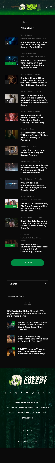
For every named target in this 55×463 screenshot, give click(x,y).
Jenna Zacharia (26, 196)
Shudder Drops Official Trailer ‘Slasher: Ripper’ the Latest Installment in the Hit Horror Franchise (33, 81)
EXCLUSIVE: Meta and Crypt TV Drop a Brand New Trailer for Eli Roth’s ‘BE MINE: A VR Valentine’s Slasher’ (34, 100)
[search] (45, 284)
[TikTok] (33, 393)
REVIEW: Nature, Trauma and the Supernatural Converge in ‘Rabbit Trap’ (31, 351)
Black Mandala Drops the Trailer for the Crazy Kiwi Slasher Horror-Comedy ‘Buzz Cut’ (33, 224)
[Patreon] (21, 393)
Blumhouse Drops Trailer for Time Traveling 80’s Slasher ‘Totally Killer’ (33, 44)
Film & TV (24, 57)
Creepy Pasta (42, 407)
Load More (27, 262)
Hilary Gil (24, 129)
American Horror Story (27, 402)
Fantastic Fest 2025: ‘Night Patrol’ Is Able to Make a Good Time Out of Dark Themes (32, 326)
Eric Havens (24, 235)
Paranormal (23, 413)
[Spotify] (38, 393)
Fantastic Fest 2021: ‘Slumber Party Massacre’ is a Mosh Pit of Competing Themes (34, 248)
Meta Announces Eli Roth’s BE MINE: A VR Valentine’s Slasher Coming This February (32, 119)
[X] (10, 393)
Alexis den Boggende (28, 53)
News (34, 146)
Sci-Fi (11, 413)
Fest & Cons (36, 38)
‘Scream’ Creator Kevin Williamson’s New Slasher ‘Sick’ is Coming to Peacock (34, 136)
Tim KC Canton (26, 35)
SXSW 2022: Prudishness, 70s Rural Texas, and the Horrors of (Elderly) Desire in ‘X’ (34, 207)
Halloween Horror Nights (19, 407)
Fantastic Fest (25, 38)
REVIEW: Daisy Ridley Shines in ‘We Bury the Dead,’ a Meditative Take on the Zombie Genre (26, 313)
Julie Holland (25, 146)
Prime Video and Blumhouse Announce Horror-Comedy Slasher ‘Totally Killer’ (33, 186)
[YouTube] (27, 393)
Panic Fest (33, 57)
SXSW (40, 200)
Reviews (41, 57)
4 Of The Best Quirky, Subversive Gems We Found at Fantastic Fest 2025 (33, 338)
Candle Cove (39, 413)
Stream (45, 38)
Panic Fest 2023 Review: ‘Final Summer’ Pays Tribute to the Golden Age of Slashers (33, 64)
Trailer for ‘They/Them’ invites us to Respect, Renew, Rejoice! (32, 152)
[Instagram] (16, 393)
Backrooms (27, 418)
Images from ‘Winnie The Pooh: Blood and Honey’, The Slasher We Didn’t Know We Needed (34, 169)
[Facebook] (5, 393)
